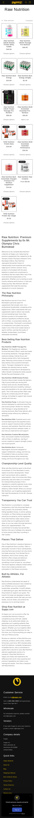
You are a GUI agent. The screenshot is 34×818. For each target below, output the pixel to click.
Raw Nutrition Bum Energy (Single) (25, 77)
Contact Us (6, 789)
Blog (4, 769)
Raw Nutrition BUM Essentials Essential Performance (25, 145)
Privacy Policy (7, 781)
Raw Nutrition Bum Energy (9, 77)
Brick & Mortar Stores (10, 777)
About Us (6, 765)
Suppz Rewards (8, 761)
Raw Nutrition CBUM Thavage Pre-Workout (25, 43)
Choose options (8, 53)
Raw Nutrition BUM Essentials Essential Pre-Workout (25, 110)
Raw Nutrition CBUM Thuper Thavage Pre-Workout (8, 110)
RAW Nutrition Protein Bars (8, 143)
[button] (3, 2)
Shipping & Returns (9, 773)
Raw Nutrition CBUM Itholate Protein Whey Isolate (9, 43)
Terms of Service (8, 785)
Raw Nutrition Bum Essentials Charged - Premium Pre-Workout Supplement (8, 180)
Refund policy (7, 793)
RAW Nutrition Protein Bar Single (9, 215)
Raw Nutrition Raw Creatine (25, 178)
